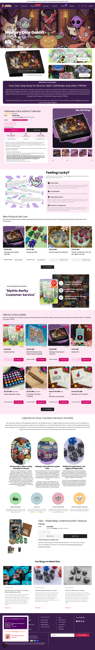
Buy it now (37, 130)
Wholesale (71, 6)
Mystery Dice (24, 6)
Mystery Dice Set (9, 352)
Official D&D (64, 6)
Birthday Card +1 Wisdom (79, 394)
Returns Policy (44, 622)
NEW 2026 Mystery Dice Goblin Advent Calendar (34, 353)
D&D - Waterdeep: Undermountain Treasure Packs (62, 522)
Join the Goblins (82, 635)
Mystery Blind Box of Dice (12, 394)
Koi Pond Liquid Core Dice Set (58, 252)
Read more (7, 607)
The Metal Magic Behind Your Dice (46, 590)
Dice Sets (85, 75)
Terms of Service (45, 627)
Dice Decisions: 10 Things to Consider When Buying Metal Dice (16, 591)
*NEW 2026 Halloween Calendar (34, 75)
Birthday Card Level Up (56, 396)
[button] (57, 153)
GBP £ (91, 6)
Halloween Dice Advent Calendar (22, 111)
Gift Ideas (54, 6)
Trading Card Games (35, 6)
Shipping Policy (44, 624)
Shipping (21, 117)
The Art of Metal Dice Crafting (74, 590)
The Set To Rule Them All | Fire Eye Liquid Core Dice (81, 253)
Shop (16, 6)
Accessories (46, 6)
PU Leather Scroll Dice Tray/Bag (33, 395)
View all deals (48, 267)
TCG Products (62, 622)
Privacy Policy (44, 620)
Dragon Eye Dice (31, 252)
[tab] (67, 160)
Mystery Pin (75, 352)
